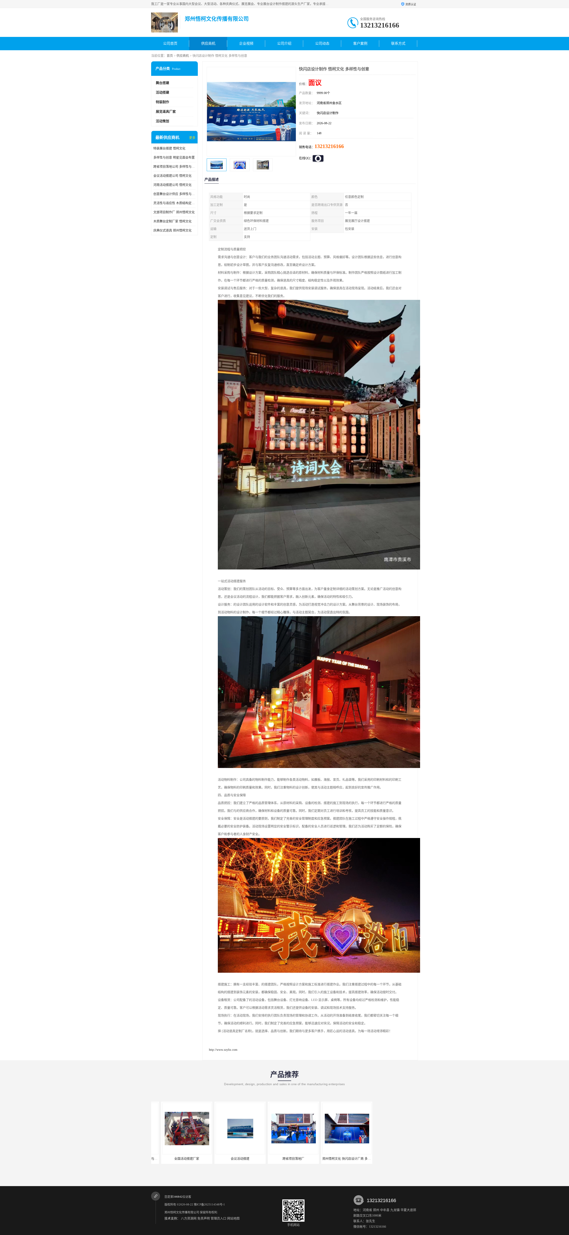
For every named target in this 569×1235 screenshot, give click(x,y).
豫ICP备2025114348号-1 (209, 1204)
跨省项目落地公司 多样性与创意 (174, 166)
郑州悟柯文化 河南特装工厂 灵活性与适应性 (342, 1158)
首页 (170, 55)
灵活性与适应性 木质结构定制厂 (174, 203)
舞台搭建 (162, 83)
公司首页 (170, 43)
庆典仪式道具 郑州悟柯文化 (172, 230)
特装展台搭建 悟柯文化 (169, 148)
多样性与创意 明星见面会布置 (174, 157)
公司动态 (322, 43)
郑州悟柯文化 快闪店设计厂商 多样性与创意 (289, 1158)
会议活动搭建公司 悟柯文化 (172, 175)
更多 (192, 137)
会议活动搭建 (176, 1158)
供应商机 (208, 43)
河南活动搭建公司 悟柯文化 (172, 184)
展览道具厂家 (166, 111)
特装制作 (162, 102)
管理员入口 (218, 1218)
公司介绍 (284, 43)
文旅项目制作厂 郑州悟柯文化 (174, 212)
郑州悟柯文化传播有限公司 (181, 1212)
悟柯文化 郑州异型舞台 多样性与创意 (391, 1158)
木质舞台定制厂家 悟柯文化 (172, 221)
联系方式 (398, 43)
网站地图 (233, 1218)
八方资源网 (188, 1218)
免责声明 (203, 1218)
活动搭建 (162, 92)
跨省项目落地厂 (230, 1158)
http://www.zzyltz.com (223, 1049)
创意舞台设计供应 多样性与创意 (174, 194)
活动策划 (162, 121)
